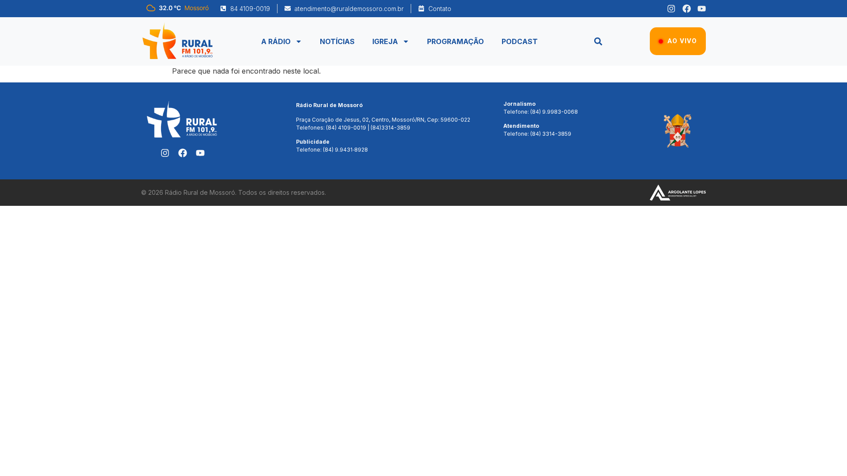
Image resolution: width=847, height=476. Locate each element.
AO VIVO (682, 41)
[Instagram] (671, 8)
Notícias (337, 41)
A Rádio (276, 41)
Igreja (385, 41)
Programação (455, 41)
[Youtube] (701, 8)
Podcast (520, 41)
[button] (598, 41)
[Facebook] (686, 8)
